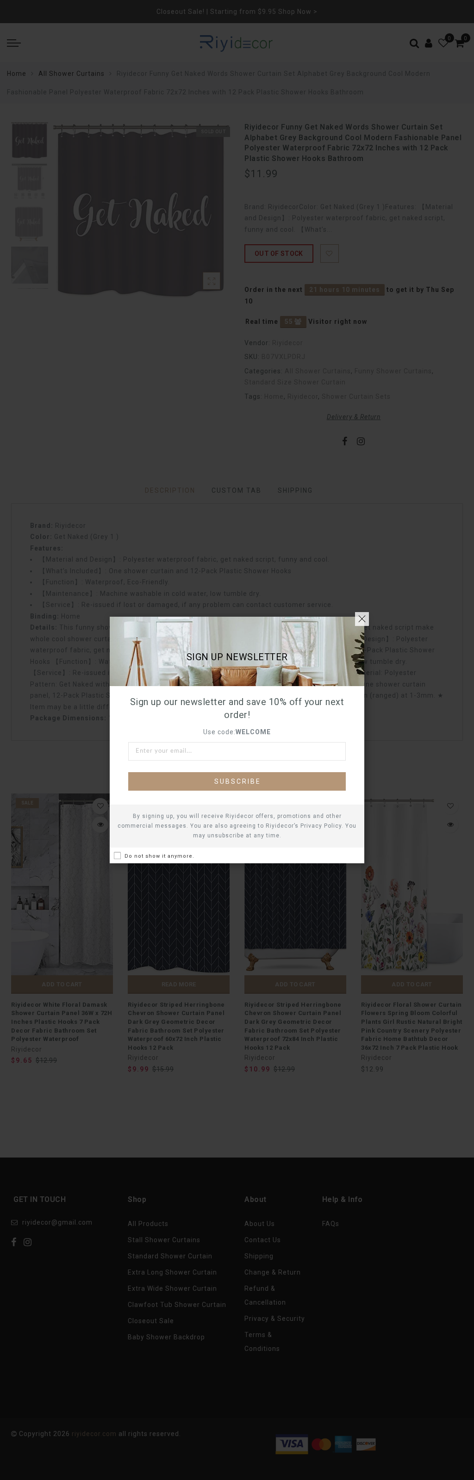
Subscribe (237, 781)
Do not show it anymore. (159, 856)
